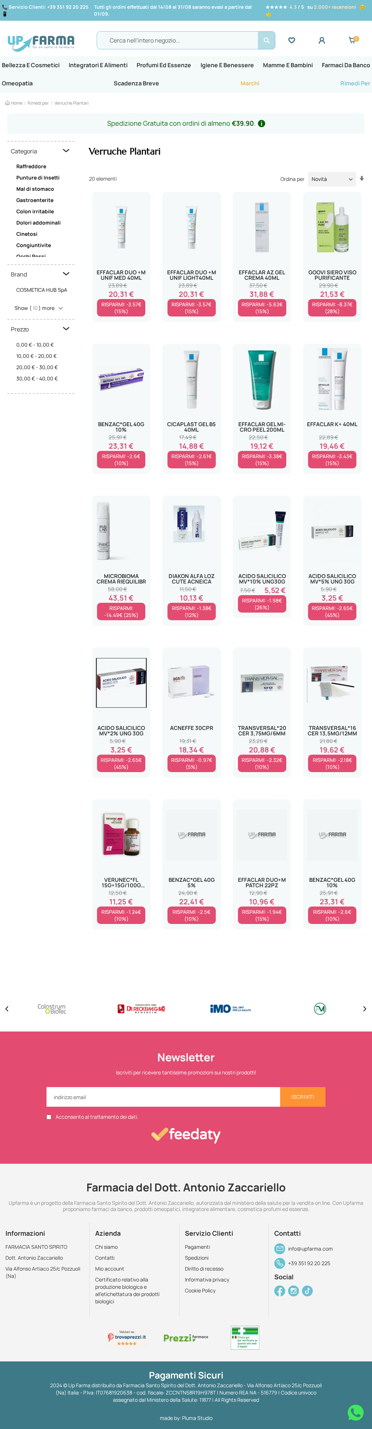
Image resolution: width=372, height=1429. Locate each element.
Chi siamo (106, 1246)
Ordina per (292, 178)
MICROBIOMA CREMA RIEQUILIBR (121, 578)
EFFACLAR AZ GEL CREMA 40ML (262, 275)
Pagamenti (197, 1246)
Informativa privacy (207, 1279)
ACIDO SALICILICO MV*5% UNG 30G (332, 578)
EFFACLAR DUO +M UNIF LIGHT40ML (191, 275)
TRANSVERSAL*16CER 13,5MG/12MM (332, 730)
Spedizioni (197, 1257)
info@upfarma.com (310, 1248)
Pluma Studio (197, 1417)
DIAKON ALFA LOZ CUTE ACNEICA (192, 578)
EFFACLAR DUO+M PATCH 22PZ (262, 882)
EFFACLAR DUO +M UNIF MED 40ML (121, 275)
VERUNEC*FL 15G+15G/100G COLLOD (121, 882)
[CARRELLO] (352, 40)
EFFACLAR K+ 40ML (332, 424)
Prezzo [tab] (20, 329)
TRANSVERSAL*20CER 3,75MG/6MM (262, 730)
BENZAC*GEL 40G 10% (121, 426)
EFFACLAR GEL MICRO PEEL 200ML (262, 426)
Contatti (104, 1257)
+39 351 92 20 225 (309, 1263)
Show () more (35, 307)
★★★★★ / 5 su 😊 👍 (315, 10)
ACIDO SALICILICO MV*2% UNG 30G (121, 730)
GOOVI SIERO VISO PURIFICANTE (332, 275)
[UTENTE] (333, 40)
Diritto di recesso (204, 1268)
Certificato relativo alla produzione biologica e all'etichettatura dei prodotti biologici (127, 1290)
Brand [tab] (19, 274)
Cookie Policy (200, 1290)
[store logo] (50, 40)
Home (17, 103)
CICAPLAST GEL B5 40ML (191, 426)
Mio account (109, 1268)
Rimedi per (38, 103)
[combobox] (186, 40)
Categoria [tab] (24, 151)
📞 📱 (45, 10)
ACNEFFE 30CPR (191, 728)
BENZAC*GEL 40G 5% (192, 882)
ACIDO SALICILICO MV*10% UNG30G (262, 578)
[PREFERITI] (303, 40)
